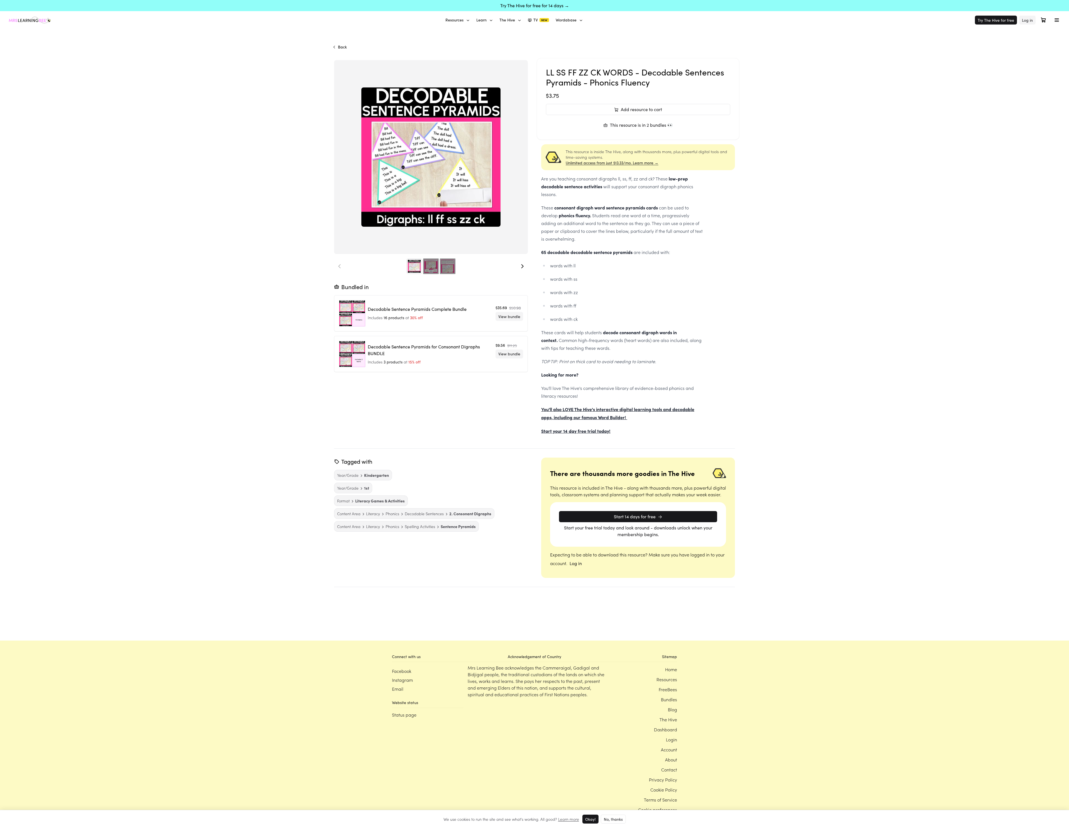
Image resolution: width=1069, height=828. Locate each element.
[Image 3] (447, 266)
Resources (454, 20)
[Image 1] (414, 266)
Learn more (568, 819)
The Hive (507, 20)
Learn (481, 20)
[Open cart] (1043, 20)
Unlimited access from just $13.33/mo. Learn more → (612, 162)
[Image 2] (431, 266)
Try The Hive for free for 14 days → (534, 5)
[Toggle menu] (1056, 20)
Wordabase (566, 20)
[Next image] (522, 266)
